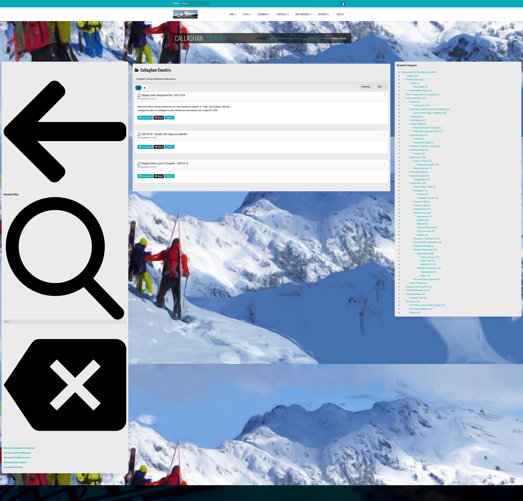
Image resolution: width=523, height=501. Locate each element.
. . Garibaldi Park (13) (414, 135)
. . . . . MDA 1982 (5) (417, 261)
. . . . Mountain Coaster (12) (420, 164)
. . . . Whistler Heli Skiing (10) (420, 268)
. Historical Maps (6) (413, 294)
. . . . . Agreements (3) (418, 272)
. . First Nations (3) (413, 120)
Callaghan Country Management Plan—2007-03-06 (163, 95)
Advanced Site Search (15, 462)
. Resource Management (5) (416, 286)
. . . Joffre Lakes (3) (415, 105)
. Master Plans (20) (412, 79)
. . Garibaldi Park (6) (413, 298)
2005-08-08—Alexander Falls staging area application (164, 134)
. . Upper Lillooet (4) (414, 283)
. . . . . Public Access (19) (420, 257)
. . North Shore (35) (413, 157)
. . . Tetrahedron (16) (415, 179)
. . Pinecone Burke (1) (414, 172)
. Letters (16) (409, 76)
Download (146, 117)
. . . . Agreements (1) (416, 216)
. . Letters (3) (410, 312)
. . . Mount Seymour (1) (416, 168)
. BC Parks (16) (410, 301)
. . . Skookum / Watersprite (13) (420, 238)
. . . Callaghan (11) (414, 190)
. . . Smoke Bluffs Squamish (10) (421, 242)
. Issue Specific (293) (413, 98)
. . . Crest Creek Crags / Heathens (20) (424, 113)
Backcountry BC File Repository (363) (419, 72)
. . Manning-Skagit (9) (414, 150)
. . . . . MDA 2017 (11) (418, 264)
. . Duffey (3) (410, 102)
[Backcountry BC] (185, 14)
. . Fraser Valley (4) (413, 124)
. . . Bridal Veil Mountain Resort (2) (422, 131)
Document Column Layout (17, 457)
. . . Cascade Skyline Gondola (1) (421, 127)
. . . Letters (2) (412, 139)
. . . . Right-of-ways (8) (417, 231)
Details (169, 117)
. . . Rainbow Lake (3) (415, 205)
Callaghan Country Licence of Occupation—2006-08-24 (164, 163)
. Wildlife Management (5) (415, 290)
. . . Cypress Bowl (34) (416, 161)
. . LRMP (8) (410, 83)
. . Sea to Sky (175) (413, 183)
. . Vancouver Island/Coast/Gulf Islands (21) (425, 109)
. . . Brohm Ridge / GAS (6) (418, 187)
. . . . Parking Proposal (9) (419, 227)
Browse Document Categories (19, 448)
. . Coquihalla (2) (412, 116)
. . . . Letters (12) (415, 220)
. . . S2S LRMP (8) (414, 87)
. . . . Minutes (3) (414, 224)
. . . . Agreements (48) (417, 253)
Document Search (13, 467)
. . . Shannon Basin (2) (416, 209)
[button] (233, 14)
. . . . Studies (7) (414, 235)
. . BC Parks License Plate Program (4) (423, 305)
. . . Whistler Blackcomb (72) (419, 249)
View (159, 117)
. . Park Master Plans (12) (416, 90)
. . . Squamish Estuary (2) (417, 246)
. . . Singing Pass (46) (416, 213)
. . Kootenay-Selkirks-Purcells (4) (420, 146)
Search (176, 3)
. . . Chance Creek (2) (415, 201)
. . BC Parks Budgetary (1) (416, 309)
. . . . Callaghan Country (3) (419, 198)
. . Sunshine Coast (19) (415, 176)
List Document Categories (17, 452)
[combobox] (195, 3)
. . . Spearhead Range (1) (417, 142)
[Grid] (138, 87)
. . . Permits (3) (413, 153)
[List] (145, 87)
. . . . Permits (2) (414, 194)
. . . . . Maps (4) (415, 275)
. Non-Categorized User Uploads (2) (420, 94)
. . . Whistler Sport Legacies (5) (420, 279)
